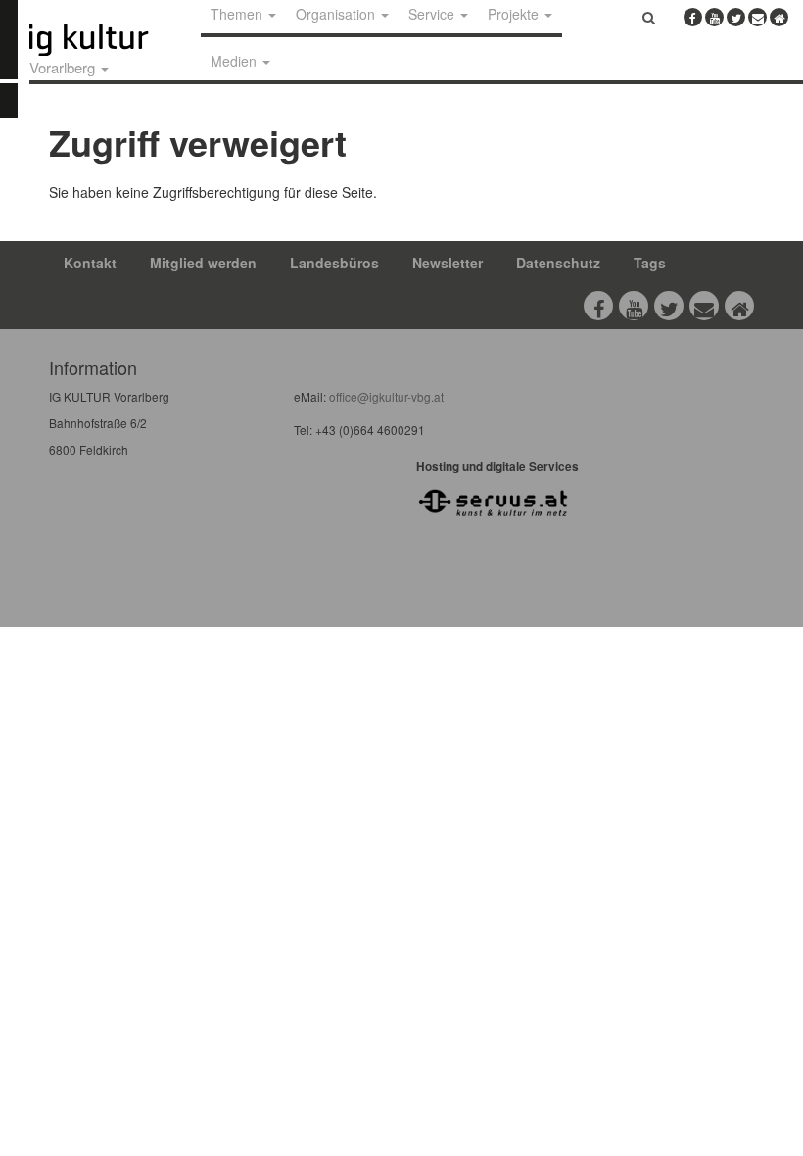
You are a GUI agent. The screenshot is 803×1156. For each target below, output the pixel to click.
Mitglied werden (203, 262)
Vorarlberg (64, 67)
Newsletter (447, 262)
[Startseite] (110, 40)
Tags (650, 262)
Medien (235, 61)
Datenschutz (558, 262)
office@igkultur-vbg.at (385, 396)
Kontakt (90, 262)
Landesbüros (334, 262)
